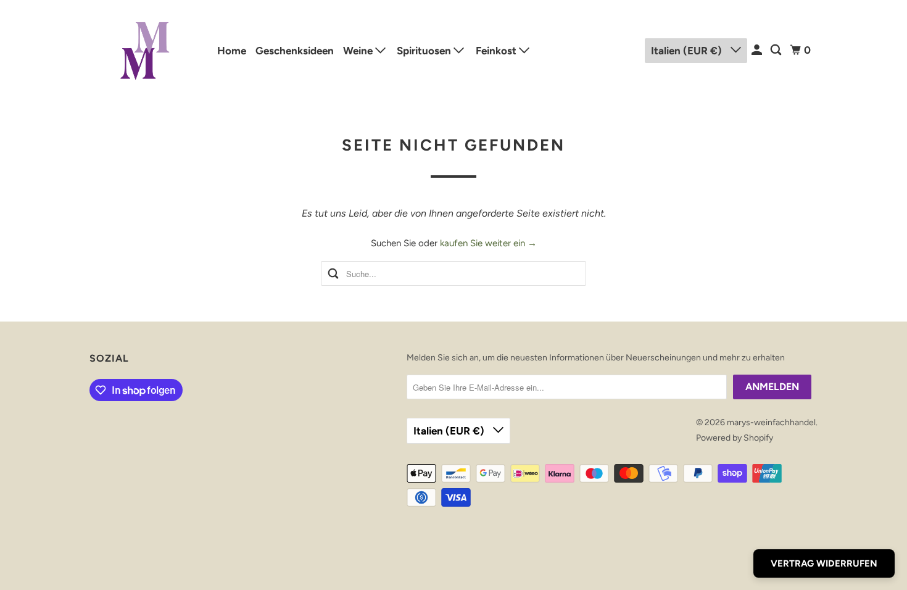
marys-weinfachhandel (771, 422)
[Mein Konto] (757, 50)
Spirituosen (425, 50)
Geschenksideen (294, 50)
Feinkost (497, 50)
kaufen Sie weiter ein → (488, 243)
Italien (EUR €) (687, 50)
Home (231, 50)
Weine (359, 50)
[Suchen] (776, 50)
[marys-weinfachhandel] (145, 50)
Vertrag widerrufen (824, 563)
